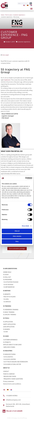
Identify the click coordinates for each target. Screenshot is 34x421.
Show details (25, 226)
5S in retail (5, 55)
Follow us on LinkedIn (14, 411)
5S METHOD (6, 291)
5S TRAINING (7, 306)
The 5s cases (8, 15)
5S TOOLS (6, 318)
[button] (31, 8)
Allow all (17, 231)
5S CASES (6, 336)
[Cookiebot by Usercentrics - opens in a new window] (25, 178)
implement (7, 80)
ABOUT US (6, 368)
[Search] (31, 3)
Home (2, 15)
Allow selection (17, 236)
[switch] (30, 209)
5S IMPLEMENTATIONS (10, 268)
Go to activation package (17, 248)
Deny (17, 241)
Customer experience (18, 15)
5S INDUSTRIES (7, 351)
